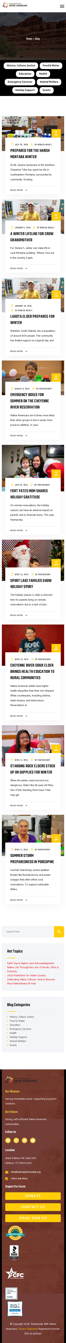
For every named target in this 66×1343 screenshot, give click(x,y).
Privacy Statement (28, 1329)
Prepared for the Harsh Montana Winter (30, 154)
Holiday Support (25, 90)
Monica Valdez (45, 144)
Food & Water (51, 65)
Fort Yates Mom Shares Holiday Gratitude (29, 494)
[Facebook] (8, 1140)
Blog (37, 39)
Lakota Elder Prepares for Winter (32, 320)
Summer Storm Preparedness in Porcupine (32, 859)
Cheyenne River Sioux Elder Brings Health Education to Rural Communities (32, 671)
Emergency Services (20, 82)
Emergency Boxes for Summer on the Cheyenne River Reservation (29, 401)
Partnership (45, 389)
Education (25, 74)
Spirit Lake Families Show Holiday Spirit (31, 584)
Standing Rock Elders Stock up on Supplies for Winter (32, 769)
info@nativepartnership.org (26, 1172)
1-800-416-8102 (19, 1178)
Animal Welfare (49, 82)
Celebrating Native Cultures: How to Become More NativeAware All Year (31, 981)
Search (59, 931)
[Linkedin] (24, 1140)
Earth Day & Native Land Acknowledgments (30, 963)
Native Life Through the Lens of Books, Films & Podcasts (33, 969)
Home (29, 39)
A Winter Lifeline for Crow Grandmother (31, 237)
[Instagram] (16, 1140)
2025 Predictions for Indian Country (26, 975)
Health (43, 74)
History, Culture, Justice (21, 65)
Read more (16, 190)
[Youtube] (33, 1140)
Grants (47, 90)
